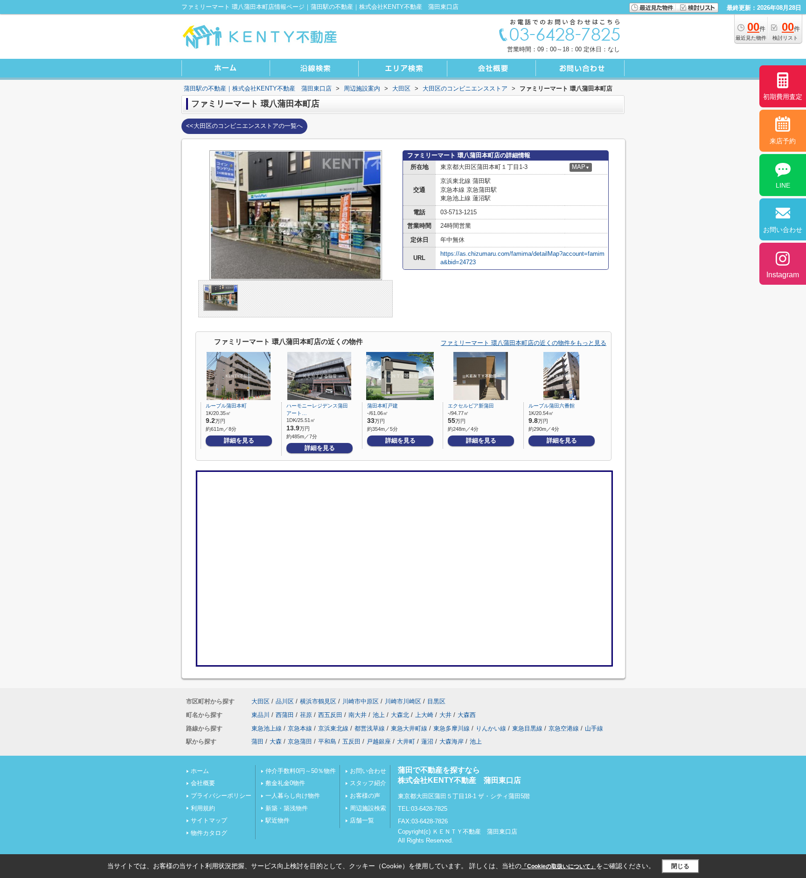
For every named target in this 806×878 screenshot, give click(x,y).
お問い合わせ (368, 770)
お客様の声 (365, 795)
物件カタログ (209, 832)
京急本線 (300, 728)
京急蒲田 (300, 741)
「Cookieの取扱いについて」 (558, 866)
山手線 (594, 728)
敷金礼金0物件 (285, 783)
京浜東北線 (333, 728)
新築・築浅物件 (286, 808)
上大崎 (424, 714)
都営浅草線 (369, 728)
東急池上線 (266, 728)
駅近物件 (277, 820)
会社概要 (203, 783)
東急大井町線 (409, 728)
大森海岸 (451, 741)
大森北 (400, 714)
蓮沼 (427, 741)
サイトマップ (209, 820)
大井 (445, 714)
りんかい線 (491, 728)
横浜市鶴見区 (318, 701)
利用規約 (203, 808)
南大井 (357, 714)
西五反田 (330, 714)
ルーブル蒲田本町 (226, 405)
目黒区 (436, 701)
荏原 (306, 714)
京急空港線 (564, 728)
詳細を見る (239, 440)
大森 (276, 741)
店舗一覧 (362, 820)
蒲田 (257, 741)
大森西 (467, 714)
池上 (379, 714)
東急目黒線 (527, 728)
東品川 (260, 714)
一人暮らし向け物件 (292, 795)
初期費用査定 (782, 96)
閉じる (680, 866)
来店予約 (783, 141)
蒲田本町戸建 (382, 405)
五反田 (351, 741)
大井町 (406, 741)
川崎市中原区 (360, 701)
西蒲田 (285, 714)
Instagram (782, 275)
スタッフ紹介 (368, 783)
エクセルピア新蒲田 (471, 405)
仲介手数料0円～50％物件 (300, 770)
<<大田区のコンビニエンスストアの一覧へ (244, 125)
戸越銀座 (379, 741)
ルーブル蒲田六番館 (551, 405)
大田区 (260, 701)
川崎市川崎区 (403, 701)
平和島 (327, 741)
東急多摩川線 (451, 728)
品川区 (285, 701)
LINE (783, 185)
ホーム (200, 770)
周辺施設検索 (368, 808)
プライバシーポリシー (221, 795)
